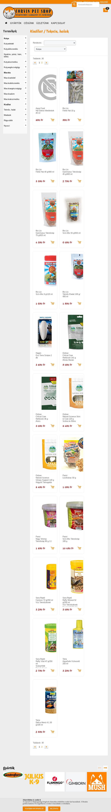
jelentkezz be (89, 2)
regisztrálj (104, 2)
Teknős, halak (10, 110)
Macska (7, 73)
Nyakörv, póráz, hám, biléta (13, 55)
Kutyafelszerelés (11, 49)
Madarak (7, 115)
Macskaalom (9, 94)
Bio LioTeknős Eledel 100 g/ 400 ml (71, 294)
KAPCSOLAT (58, 23)
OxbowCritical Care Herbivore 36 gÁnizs (42, 417)
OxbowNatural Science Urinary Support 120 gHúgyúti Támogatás (45, 478)
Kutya (6, 38)
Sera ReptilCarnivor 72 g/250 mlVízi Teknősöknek (44, 600)
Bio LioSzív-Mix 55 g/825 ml (72, 232)
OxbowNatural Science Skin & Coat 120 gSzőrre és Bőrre (71, 417)
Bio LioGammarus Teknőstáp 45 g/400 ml (72, 171)
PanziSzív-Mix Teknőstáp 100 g (71, 539)
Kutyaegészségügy (12, 67)
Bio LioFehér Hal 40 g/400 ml (45, 170)
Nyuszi (7, 126)
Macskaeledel (9, 78)
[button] (35, 62)
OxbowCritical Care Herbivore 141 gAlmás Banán (69, 356)
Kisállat (7, 104)
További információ (34, 809)
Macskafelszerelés (12, 83)
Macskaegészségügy (13, 88)
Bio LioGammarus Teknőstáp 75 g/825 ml (45, 233)
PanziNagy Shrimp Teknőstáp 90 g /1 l (44, 539)
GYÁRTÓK (16, 23)
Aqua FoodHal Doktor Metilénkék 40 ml (45, 110)
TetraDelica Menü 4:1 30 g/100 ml (44, 722)
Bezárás (54, 809)
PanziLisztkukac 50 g (69, 476)
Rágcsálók (8, 120)
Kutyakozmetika (10, 62)
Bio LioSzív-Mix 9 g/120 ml (44, 293)
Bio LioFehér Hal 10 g (69, 109)
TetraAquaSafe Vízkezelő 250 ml (71, 661)
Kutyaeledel (9, 44)
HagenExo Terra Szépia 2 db (44, 355)
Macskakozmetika (11, 99)
